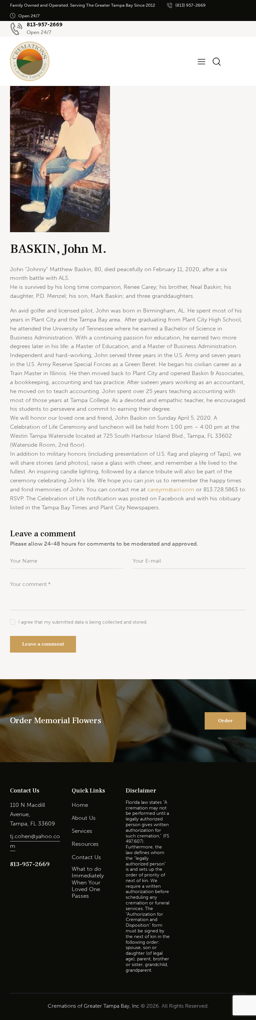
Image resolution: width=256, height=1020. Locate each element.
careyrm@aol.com (170, 489)
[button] (201, 61)
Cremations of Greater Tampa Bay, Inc (93, 1006)
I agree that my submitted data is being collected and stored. (82, 622)
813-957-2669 (30, 864)
